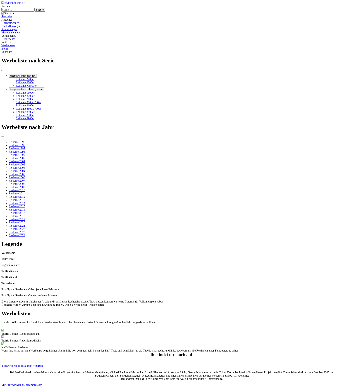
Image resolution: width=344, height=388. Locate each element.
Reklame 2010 (17, 190)
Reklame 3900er (25, 118)
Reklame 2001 (17, 161)
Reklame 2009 (17, 187)
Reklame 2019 (17, 219)
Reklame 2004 (17, 170)
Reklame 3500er (25, 115)
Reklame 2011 (17, 193)
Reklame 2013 (17, 199)
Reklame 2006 (17, 177)
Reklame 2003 (17, 167)
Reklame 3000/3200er (28, 102)
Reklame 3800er (25, 111)
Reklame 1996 (17, 145)
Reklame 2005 (17, 174)
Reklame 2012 (17, 196)
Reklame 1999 (17, 154)
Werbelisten (8, 45)
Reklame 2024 (17, 235)
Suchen (5, 6)
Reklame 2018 (17, 216)
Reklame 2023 (17, 232)
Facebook (14, 365)
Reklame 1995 (17, 141)
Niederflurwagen (11, 26)
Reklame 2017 (17, 212)
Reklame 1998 (17, 151)
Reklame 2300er (25, 82)
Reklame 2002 (17, 164)
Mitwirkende (8, 384)
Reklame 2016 (17, 209)
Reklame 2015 (17, 206)
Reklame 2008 (17, 183)
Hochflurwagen (10, 22)
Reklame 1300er (25, 92)
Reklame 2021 (17, 225)
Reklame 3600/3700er (28, 108)
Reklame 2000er (25, 95)
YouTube (38, 365)
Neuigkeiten (23, 384)
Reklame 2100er (25, 99)
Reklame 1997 (17, 148)
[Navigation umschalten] (2, 70)
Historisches (8, 38)
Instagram (26, 365)
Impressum (36, 384)
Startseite (6, 16)
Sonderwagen (9, 29)
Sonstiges (6, 51)
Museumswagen (10, 32)
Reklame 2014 (17, 203)
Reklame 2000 (17, 158)
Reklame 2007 (17, 180)
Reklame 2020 (17, 222)
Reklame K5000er (26, 85)
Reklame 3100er (25, 105)
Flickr (5, 365)
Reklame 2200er (25, 79)
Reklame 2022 (17, 228)
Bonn (4, 48)
